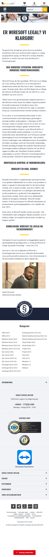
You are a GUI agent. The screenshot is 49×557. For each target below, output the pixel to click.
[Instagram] (35, 506)
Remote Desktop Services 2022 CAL (34, 336)
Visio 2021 (26, 355)
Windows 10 (26, 365)
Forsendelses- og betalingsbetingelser (19, 516)
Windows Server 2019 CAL (11, 349)
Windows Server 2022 (9, 339)
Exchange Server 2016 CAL (31, 333)
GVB (27, 518)
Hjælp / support (18, 514)
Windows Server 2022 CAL (11, 345)
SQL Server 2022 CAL (9, 358)
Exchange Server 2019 (10, 365)
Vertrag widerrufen (26, 553)
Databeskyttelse (19, 518)
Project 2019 (26, 352)
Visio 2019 (26, 358)
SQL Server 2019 (8, 355)
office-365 (39, 512)
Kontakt (27, 514)
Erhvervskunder (11, 512)
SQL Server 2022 (8, 352)
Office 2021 (6, 333)
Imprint (32, 518)
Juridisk (32, 512)
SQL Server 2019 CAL (9, 361)
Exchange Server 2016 (10, 368)
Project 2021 (26, 349)
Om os (34, 514)
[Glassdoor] (24, 506)
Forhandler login (23, 512)
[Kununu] (30, 506)
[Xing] (19, 506)
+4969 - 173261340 (24, 404)
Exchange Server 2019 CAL (11, 371)
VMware (25, 368)
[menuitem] (44, 4)
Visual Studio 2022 (28, 342)
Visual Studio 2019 (28, 345)
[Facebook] (13, 506)
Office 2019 (6, 336)
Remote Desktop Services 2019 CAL (34, 339)
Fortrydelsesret (36, 516)
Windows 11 (26, 361)
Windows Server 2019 (9, 342)
